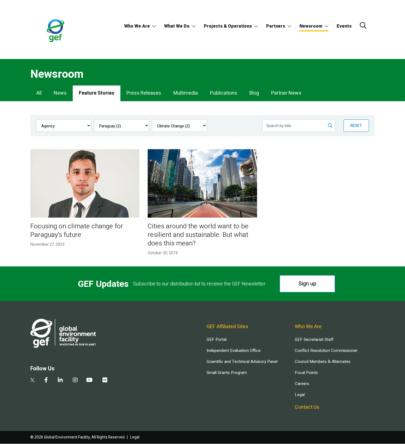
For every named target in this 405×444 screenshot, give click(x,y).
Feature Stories (96, 93)
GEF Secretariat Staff (314, 339)
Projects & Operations (228, 26)
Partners (275, 26)
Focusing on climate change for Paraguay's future (76, 230)
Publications (223, 93)
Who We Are (137, 26)
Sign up (307, 284)
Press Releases (143, 93)
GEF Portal (216, 339)
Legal (300, 395)
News (60, 93)
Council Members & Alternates (322, 362)
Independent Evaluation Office (234, 350)
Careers (302, 384)
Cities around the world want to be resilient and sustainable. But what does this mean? (198, 234)
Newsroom (310, 26)
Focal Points (306, 373)
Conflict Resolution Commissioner (326, 350)
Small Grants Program (227, 373)
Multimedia (185, 93)
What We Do (177, 26)
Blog (254, 93)
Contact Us (307, 407)
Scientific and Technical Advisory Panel (242, 362)
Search (363, 25)
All (39, 93)
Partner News (286, 93)
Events (344, 26)
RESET (356, 126)
